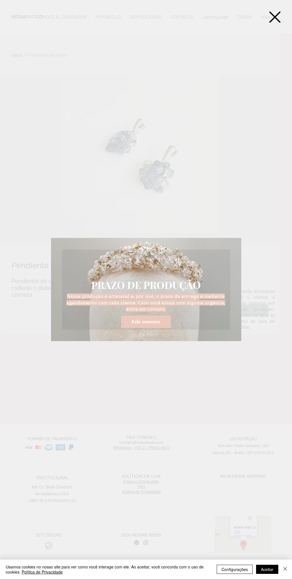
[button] (275, 17)
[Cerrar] (285, 569)
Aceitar (267, 569)
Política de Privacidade (42, 572)
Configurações (235, 569)
